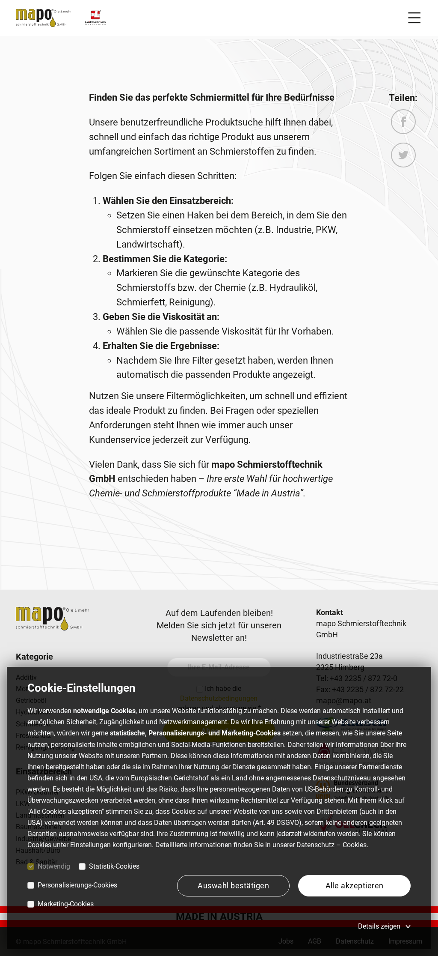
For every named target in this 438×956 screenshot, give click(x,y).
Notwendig (54, 866)
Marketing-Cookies (66, 904)
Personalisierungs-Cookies (77, 885)
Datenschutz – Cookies (331, 845)
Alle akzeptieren (355, 885)
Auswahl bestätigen (233, 885)
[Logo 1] (95, 17)
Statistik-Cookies (114, 866)
